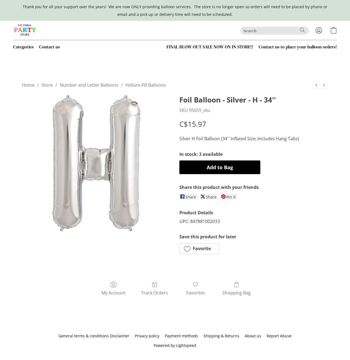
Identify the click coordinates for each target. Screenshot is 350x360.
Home (28, 85)
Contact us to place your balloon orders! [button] (298, 47)
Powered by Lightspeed (175, 345)
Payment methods (181, 335)
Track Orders (154, 293)
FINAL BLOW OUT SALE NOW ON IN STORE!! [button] (210, 47)
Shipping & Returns (221, 335)
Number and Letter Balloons (89, 85)
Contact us (49, 47)
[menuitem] (316, 85)
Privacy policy (147, 335)
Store (47, 85)
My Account (113, 293)
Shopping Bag (236, 293)
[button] (25, 30)
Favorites (195, 293)
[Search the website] (302, 30)
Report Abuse (279, 335)
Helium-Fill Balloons (146, 85)
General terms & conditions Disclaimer (94, 335)
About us (253, 335)
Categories (23, 47)
